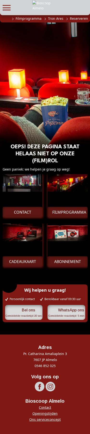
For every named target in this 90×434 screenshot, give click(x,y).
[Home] (6, 18)
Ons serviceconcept (45, 419)
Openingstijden (45, 413)
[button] (7, 7)
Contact (45, 407)
